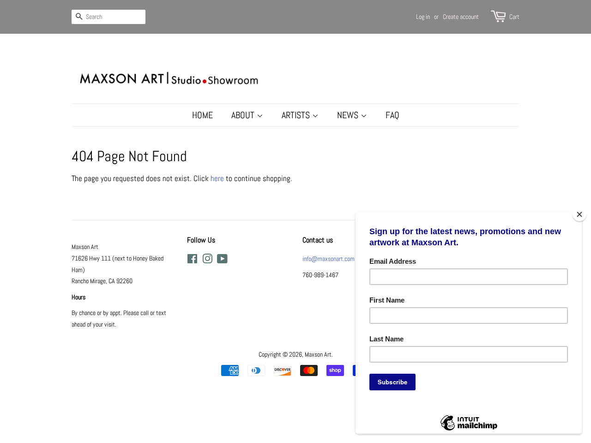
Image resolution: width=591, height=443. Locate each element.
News (349, 115)
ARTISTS (297, 115)
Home (202, 115)
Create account (461, 16)
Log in (423, 16)
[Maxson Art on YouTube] (222, 260)
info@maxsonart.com (328, 259)
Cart (514, 16)
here (217, 178)
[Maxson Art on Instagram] (207, 260)
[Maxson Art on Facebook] (192, 260)
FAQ (392, 115)
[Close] (579, 214)
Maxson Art (318, 354)
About (244, 115)
